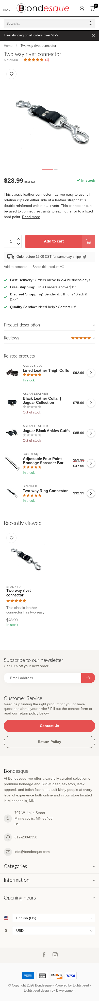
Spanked (11, 60)
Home (8, 46)
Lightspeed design (37, 990)
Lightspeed (81, 985)
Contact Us (49, 726)
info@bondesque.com (32, 852)
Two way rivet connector (38, 46)
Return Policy (49, 742)
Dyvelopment (65, 990)
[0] (92, 8)
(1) (47, 60)
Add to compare (15, 267)
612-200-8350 (25, 837)
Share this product (46, 267)
